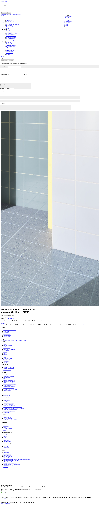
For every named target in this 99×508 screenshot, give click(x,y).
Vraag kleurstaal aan (5, 503)
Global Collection (10, 318)
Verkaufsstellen (9, 51)
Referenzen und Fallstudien (12, 24)
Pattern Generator (10, 34)
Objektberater (9, 53)
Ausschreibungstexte (11, 36)
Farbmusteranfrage (10, 38)
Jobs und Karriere (10, 47)
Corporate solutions (10, 46)
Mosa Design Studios (11, 50)
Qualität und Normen (11, 45)
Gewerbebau (9, 25)
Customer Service (85, 324)
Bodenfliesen (68, 17)
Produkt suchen (68, 16)
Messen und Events (10, 26)
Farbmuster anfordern (5, 12)
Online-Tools (9, 32)
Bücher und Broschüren (11, 33)
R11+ (4, 84)
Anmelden (38, 489)
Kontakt (8, 54)
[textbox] (7, 60)
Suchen (23, 66)
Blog (7, 28)
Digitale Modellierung (11, 37)
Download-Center (10, 30)
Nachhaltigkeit (9, 43)
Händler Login (4, 56)
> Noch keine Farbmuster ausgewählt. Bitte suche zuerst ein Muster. (11, 14)
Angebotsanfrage (10, 40)
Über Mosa (9, 42)
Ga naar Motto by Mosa (6, 499)
